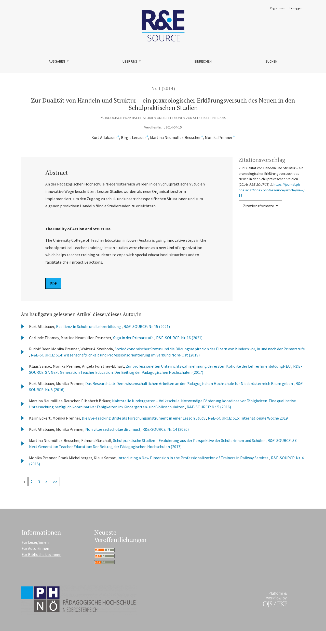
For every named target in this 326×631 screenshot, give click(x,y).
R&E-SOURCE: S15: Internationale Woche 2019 (248, 418)
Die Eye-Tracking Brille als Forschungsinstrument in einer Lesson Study (144, 418)
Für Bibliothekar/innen (41, 554)
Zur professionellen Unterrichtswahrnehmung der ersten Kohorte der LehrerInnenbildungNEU (208, 366)
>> (55, 481)
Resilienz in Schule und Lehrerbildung (89, 326)
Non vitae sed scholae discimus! (113, 429)
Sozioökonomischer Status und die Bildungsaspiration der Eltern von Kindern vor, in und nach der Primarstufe (210, 348)
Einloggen (296, 8)
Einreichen (203, 61)
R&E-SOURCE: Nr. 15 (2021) (147, 326)
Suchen (271, 61)
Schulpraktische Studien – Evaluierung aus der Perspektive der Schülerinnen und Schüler (189, 440)
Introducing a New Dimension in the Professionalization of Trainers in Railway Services (193, 457)
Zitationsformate (259, 205)
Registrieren (277, 8)
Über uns (130, 61)
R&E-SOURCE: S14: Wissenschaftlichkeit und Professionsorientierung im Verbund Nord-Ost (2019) (115, 354)
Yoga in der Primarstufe (133, 337)
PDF (53, 283)
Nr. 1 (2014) (163, 88)
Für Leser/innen (35, 542)
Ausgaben (57, 61)
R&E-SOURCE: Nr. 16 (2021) (179, 337)
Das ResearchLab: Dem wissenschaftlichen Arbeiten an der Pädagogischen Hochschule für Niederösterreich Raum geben (189, 383)
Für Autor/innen (35, 548)
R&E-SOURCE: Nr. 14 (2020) (165, 429)
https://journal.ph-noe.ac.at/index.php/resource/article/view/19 (272, 190)
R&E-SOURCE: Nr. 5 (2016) (209, 406)
